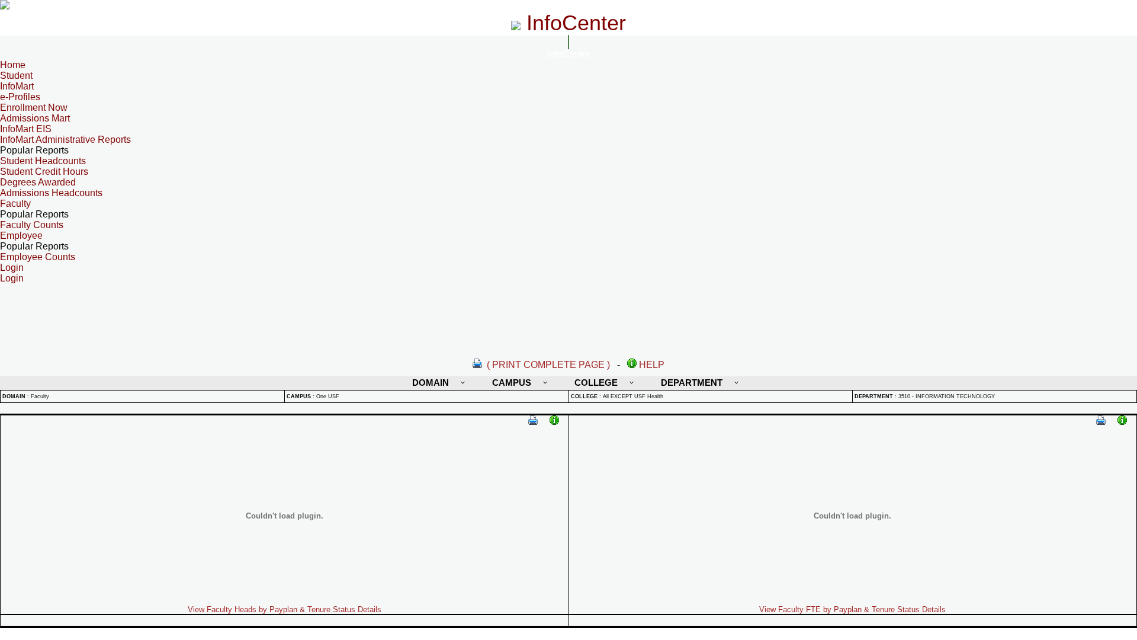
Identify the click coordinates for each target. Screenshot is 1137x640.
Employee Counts (37, 257)
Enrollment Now (34, 108)
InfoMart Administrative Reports (65, 140)
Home (12, 65)
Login (12, 278)
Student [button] (16, 76)
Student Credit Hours (44, 172)
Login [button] (12, 268)
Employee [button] (21, 236)
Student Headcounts (43, 161)
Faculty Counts (31, 225)
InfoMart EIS (26, 129)
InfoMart (17, 86)
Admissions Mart (35, 118)
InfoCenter (568, 54)
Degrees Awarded (38, 182)
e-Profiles (20, 97)
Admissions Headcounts (51, 193)
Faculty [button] (15, 204)
